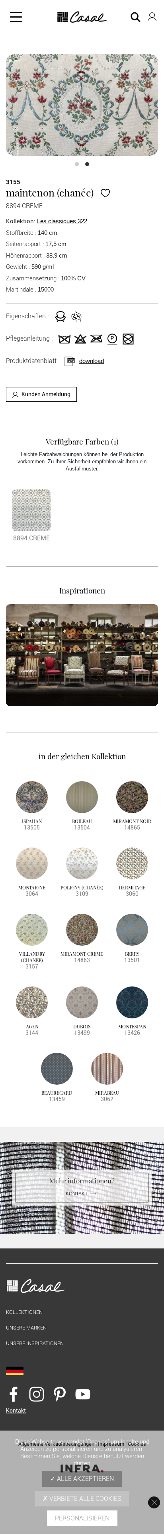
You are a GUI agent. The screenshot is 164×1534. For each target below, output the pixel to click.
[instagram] (36, 1394)
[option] (82, 105)
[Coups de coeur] (105, 192)
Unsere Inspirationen (35, 1343)
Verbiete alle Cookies (84, 1498)
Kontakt (77, 1193)
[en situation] (82, 655)
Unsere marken (26, 1328)
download (91, 360)
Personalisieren (82, 1518)
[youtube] (82, 1394)
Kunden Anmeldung (45, 394)
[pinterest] (59, 1394)
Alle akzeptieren (84, 1478)
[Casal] (82, 17)
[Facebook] (13, 1394)
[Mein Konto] (152, 15)
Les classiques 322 (62, 221)
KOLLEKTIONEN (24, 1312)
